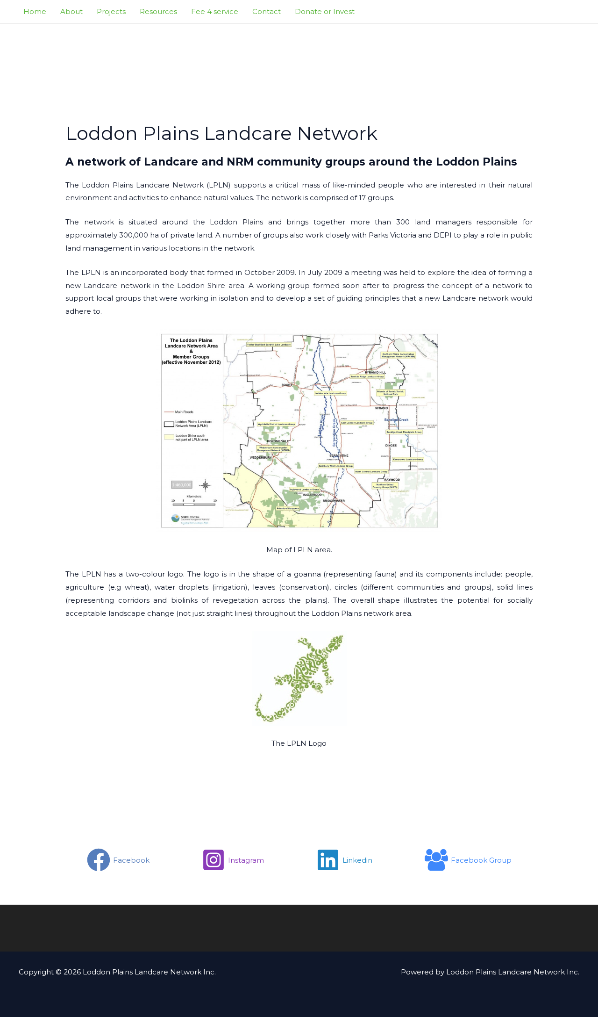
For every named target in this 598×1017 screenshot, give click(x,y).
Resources (158, 11)
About (71, 11)
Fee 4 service (214, 11)
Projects (111, 11)
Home (34, 11)
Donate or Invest (325, 11)
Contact (266, 11)
